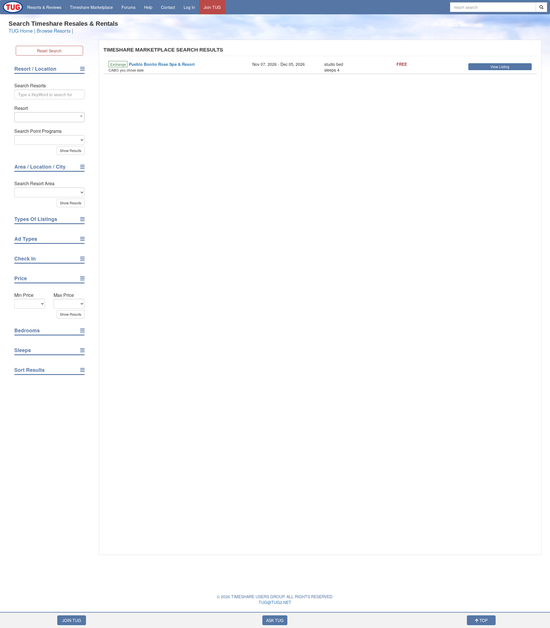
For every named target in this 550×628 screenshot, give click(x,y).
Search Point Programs (38, 131)
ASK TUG (275, 620)
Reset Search (49, 51)
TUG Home (21, 30)
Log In (189, 7)
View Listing (499, 66)
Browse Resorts (53, 30)
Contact (168, 7)
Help (148, 7)
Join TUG (212, 7)
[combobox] (49, 117)
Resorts (44, 7)
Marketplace (91, 7)
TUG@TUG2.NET (275, 602)
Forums (128, 7)
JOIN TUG (71, 620)
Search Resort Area (34, 183)
